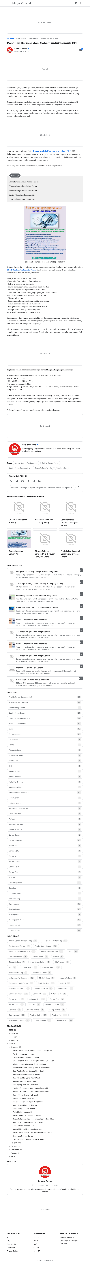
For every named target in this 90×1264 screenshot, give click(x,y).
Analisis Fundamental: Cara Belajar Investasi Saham (70, 554)
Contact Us (11, 1244)
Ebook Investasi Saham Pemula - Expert (23, 181)
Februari (15, 1037)
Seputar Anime (45, 1181)
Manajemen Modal (44, 787)
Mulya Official (21, 3)
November (16, 1143)
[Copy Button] (78, 487)
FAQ (8, 1241)
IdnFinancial (44, 761)
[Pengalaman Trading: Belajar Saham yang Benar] (12, 573)
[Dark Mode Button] (76, 3)
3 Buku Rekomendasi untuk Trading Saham (29, 1064)
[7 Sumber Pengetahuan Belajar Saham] (12, 633)
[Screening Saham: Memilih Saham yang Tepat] (12, 597)
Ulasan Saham (44, 930)
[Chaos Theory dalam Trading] (19, 507)
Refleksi (44, 819)
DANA (36, 1241)
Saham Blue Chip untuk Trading (25, 1105)
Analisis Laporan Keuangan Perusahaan (28, 1102)
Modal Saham (44, 798)
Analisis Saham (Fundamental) (26, 463)
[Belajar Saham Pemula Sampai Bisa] (12, 621)
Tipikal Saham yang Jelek (22, 1112)
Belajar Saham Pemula (43, 468)
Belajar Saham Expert (50, 463)
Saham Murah (44, 856)
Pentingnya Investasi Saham (23, 1098)
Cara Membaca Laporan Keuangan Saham (69, 522)
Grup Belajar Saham (44, 755)
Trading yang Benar (44, 920)
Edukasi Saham (44, 750)
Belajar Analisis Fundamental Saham (26, 1074)
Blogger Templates (67, 1237)
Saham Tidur (44, 867)
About (9, 1237)
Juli (13, 1156)
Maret (14, 1033)
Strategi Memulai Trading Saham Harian (28, 1129)
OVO (35, 1244)
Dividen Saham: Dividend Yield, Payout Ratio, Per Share (45, 554)
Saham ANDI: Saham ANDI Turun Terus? (28, 1122)
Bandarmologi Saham (44, 708)
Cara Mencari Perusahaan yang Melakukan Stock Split (33, 1061)
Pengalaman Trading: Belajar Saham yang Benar (37, 571)
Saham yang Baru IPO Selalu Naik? (26, 1085)
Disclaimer (11, 1248)
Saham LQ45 (44, 851)
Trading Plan (44, 914)
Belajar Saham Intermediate (19, 468)
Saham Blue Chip (44, 830)
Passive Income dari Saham (23, 1054)
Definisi (44, 745)
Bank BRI (37, 1251)
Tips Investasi (61, 468)
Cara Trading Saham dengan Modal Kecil (28, 1071)
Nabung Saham (44, 803)
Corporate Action (44, 734)
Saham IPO (44, 846)
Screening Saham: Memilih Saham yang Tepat (36, 595)
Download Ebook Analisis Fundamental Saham (37, 607)
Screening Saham (44, 883)
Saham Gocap (44, 835)
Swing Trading (44, 899)
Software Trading (44, 893)
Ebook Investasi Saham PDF (23, 1126)
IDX (44, 766)
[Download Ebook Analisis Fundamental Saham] (12, 609)
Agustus (15, 1153)
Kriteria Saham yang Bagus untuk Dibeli (33, 680)
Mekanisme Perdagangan (44, 792)
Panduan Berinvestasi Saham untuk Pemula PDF (31, 1088)
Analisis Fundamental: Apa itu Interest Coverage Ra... (33, 1050)
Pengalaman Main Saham (44, 808)
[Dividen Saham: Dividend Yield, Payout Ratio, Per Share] (45, 539)
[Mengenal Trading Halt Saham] (12, 669)
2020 (12, 1030)
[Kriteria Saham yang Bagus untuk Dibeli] (12, 681)
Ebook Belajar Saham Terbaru (24, 1109)
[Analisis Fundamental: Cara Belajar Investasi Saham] (71, 539)
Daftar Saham (44, 739)
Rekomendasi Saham (44, 824)
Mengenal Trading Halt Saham (29, 668)
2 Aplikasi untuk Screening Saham (26, 1057)
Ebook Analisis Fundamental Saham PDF (52, 151)
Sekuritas (44, 888)
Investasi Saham (44, 777)
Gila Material (48, 1260)
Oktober (15, 1146)
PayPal (36, 1237)
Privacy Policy (12, 1251)
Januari (15, 1040)
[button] (11, 481)
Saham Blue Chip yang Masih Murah (26, 1078)
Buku (44, 729)
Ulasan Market (44, 925)
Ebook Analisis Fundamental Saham (21, 269)
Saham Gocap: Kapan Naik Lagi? (25, 1095)
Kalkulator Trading (44, 782)
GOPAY (36, 1248)
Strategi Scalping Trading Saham (25, 1081)
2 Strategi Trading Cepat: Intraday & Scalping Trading (40, 583)
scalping (44, 877)
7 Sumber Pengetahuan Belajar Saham (23, 186)
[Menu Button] (9, 3)
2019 (12, 1044)
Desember (16, 1047)
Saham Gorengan (44, 840)
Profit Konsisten (44, 814)
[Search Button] (80, 3)
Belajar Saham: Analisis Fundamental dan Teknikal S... (33, 1119)
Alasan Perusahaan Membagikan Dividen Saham (31, 1068)
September (16, 1150)
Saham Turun (44, 872)
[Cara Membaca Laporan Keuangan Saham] (71, 507)
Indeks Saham (44, 771)
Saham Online (44, 861)
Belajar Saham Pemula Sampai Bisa (22, 195)
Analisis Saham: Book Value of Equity (27, 1115)
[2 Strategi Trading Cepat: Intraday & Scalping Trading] (12, 585)
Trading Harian (44, 909)
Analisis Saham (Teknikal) (44, 702)
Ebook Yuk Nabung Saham (23, 1136)
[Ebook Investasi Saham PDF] (19, 539)
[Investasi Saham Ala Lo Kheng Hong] (45, 507)
